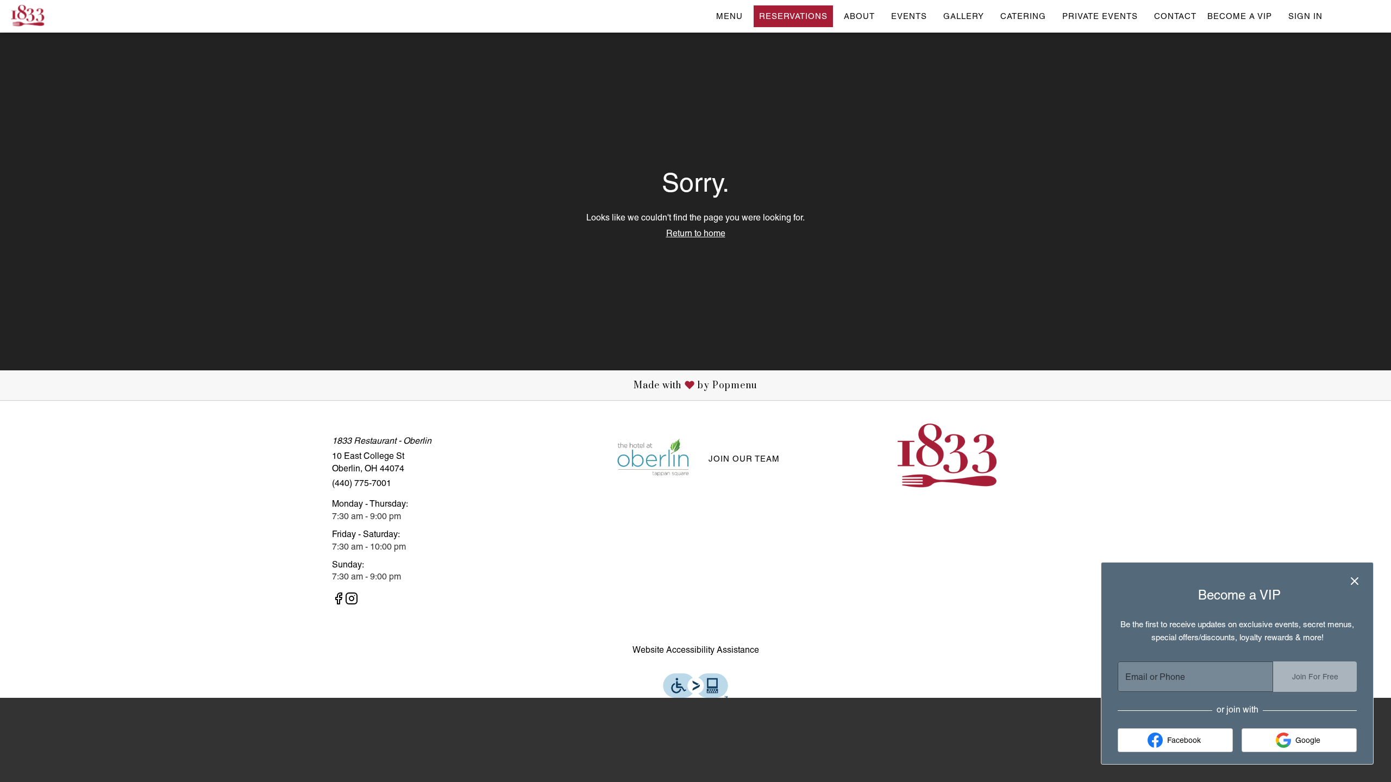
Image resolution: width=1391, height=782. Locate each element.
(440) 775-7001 (361, 483)
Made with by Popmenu (382, 384)
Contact (1175, 16)
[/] (652, 458)
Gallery (963, 16)
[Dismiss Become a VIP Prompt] (1355, 581)
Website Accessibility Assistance (695, 650)
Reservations (793, 16)
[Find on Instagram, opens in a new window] (351, 600)
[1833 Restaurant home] (57, 16)
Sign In (1305, 16)
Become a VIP (1239, 16)
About (859, 16)
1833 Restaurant (949, 458)
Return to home (695, 233)
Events (909, 16)
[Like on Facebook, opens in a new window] (338, 600)
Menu (729, 16)
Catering (1023, 16)
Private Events (1100, 16)
